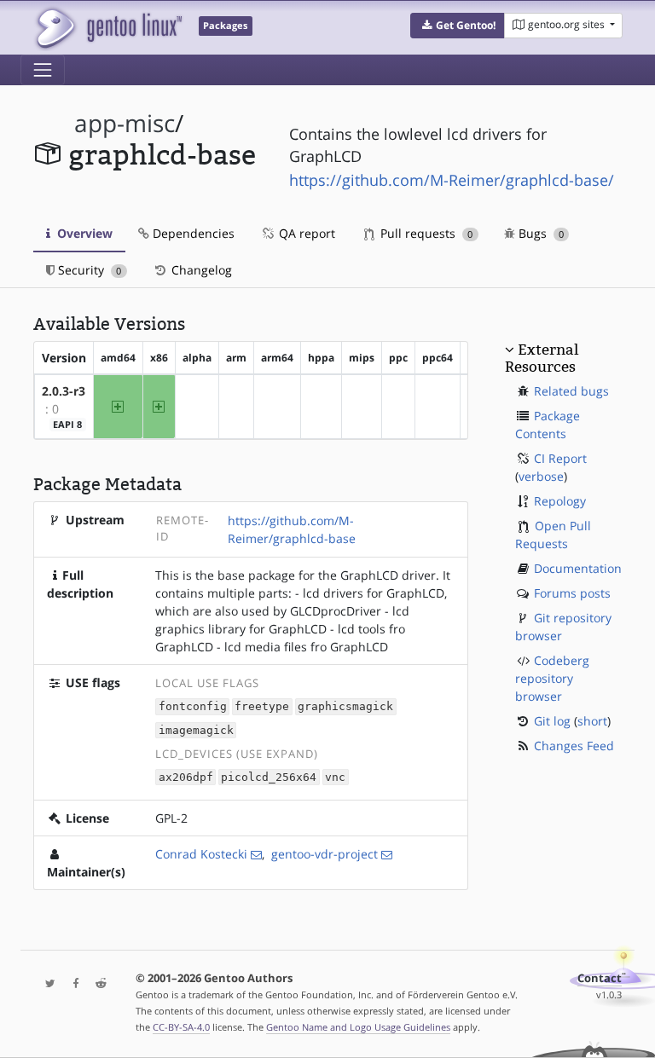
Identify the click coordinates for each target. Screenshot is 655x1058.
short (592, 721)
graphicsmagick (345, 707)
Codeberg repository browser (552, 678)
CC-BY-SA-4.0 (181, 1026)
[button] (457, 25)
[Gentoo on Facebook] (71, 984)
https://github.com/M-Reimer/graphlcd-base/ (451, 180)
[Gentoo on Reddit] (96, 984)
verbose (541, 476)
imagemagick (196, 730)
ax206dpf (186, 777)
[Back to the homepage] (107, 28)
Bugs (539, 233)
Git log (552, 721)
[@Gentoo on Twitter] (46, 984)
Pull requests (424, 233)
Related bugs (571, 391)
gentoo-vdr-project (324, 854)
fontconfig (193, 707)
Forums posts (572, 593)
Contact (599, 978)
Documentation (578, 568)
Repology (560, 501)
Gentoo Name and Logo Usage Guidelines (358, 1026)
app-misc (124, 123)
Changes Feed (574, 745)
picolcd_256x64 (268, 777)
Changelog (200, 270)
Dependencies (192, 233)
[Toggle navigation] (42, 70)
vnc (335, 777)
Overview (83, 233)
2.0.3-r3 (63, 391)
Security (88, 270)
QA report (305, 233)
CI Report (560, 458)
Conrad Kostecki (201, 854)
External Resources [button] (541, 358)
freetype (262, 707)
